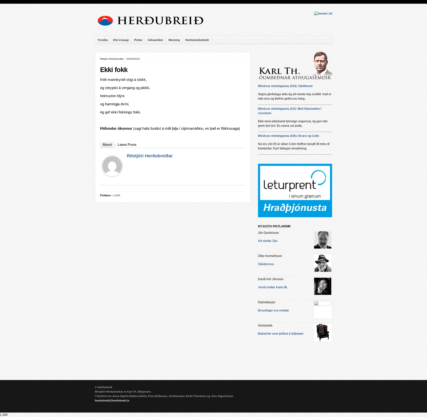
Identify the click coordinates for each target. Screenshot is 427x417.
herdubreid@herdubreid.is (112, 400)
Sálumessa (266, 264)
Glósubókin (155, 39)
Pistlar (138, 39)
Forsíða (103, 39)
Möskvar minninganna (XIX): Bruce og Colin (288, 136)
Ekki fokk (114, 69)
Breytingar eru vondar (273, 310)
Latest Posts (127, 144)
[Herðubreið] (153, 27)
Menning (174, 39)
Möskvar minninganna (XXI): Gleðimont (285, 86)
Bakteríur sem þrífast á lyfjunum (280, 333)
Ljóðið (116, 195)
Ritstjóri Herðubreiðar (150, 155)
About (107, 144)
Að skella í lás (268, 241)
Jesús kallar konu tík (272, 287)
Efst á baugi (121, 39)
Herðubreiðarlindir (197, 39)
